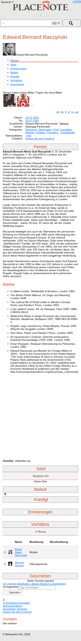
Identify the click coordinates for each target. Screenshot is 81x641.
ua (76, 111)
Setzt (13, 64)
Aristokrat (31, 129)
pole (28, 135)
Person (14, 60)
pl (69, 111)
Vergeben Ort (41, 475)
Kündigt (14, 76)
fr (66, 111)
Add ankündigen (12, 605)
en (62, 111)
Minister (30, 132)
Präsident (53, 132)
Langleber (66, 129)
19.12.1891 (32, 117)
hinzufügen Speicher (15, 608)
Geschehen (17, 84)
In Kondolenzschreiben (16, 602)
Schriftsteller (67, 132)
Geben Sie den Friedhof (39, 138)
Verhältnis (16, 80)
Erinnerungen (18, 68)
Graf (56, 129)
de (57, 111)
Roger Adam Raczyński (21, 552)
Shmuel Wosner (19, 564)
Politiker (40, 132)
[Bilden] (33, 105)
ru (72, 111)
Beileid (14, 72)
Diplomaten (45, 129)
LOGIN (77, 1)
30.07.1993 (32, 120)
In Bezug (40, 531)
